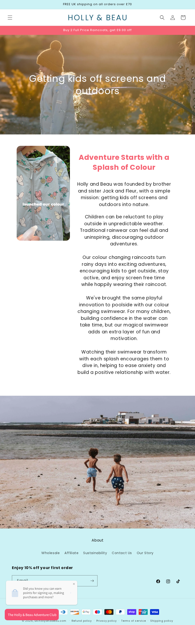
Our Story (145, 553)
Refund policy (82, 621)
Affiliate (71, 553)
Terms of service (133, 621)
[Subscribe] (92, 580)
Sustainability (95, 553)
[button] (10, 17)
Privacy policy (106, 621)
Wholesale (50, 553)
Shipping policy (161, 621)
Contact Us (122, 553)
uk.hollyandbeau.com (50, 621)
